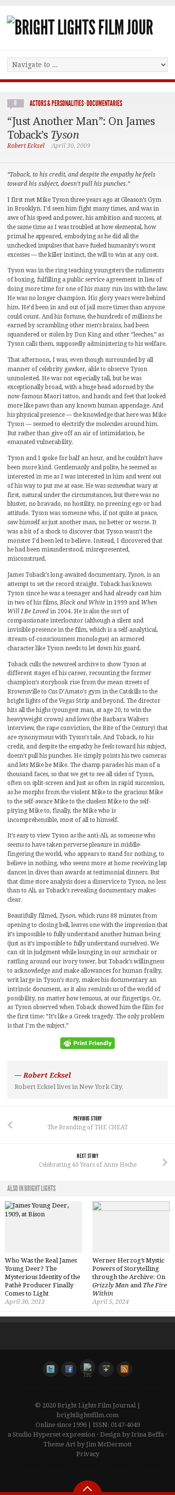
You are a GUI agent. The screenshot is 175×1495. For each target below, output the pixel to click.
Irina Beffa (147, 1434)
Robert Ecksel (26, 145)
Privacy (87, 1454)
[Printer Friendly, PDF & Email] (87, 1046)
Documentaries (104, 103)
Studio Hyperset (37, 1434)
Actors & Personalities (57, 103)
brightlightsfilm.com (87, 1415)
